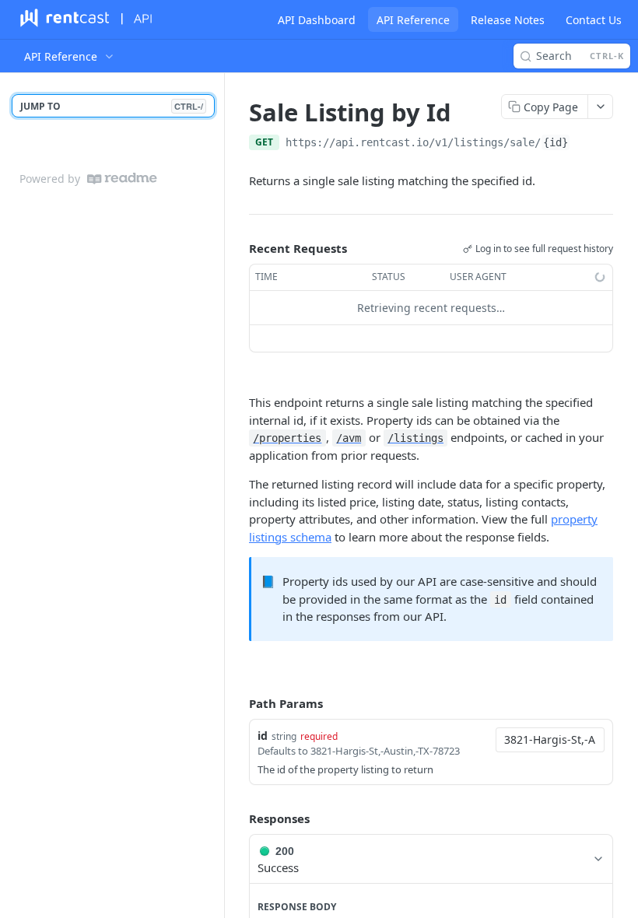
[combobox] (550, 739)
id (263, 735)
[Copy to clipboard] (586, 144)
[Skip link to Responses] (238, 819)
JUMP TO (111, 106)
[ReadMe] (122, 178)
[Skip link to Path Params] (238, 703)
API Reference (413, 19)
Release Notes (508, 19)
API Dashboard (317, 19)
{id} (555, 142)
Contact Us (594, 19)
